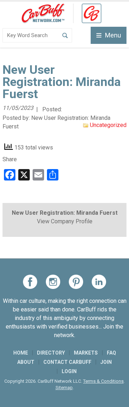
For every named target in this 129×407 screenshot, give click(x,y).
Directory (51, 352)
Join (106, 362)
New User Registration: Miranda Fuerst (65, 212)
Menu (113, 35)
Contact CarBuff (67, 362)
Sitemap (64, 387)
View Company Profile (64, 221)
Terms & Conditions (103, 381)
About (25, 362)
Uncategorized (108, 125)
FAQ (111, 352)
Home (20, 352)
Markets (86, 352)
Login (69, 371)
